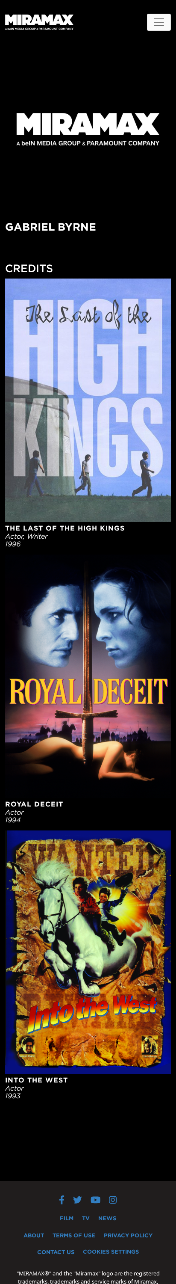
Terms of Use (74, 1235)
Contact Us (55, 1252)
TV (86, 1218)
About (33, 1235)
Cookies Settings (111, 1251)
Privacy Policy (128, 1235)
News (107, 1218)
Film (66, 1218)
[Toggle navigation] (159, 22)
